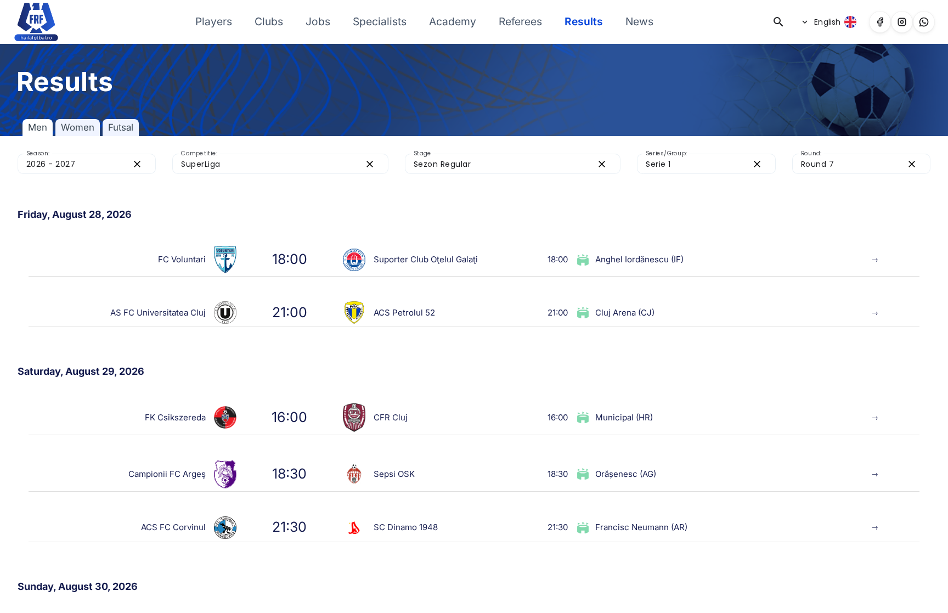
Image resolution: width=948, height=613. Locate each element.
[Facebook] (880, 22)
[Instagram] (902, 22)
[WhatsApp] (924, 22)
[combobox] (76, 164)
